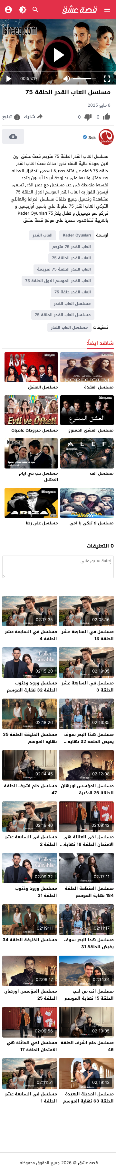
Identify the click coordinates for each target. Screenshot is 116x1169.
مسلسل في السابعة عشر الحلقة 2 (31, 840)
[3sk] (106, 143)
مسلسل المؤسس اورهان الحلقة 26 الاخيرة (87, 789)
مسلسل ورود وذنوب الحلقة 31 (36, 891)
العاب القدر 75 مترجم (71, 246)
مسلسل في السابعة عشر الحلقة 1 (31, 1097)
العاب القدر (43, 235)
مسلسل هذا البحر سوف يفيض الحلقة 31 (89, 943)
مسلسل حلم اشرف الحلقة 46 (87, 1046)
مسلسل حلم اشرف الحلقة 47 (30, 789)
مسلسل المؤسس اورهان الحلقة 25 (30, 994)
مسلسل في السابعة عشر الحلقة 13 (88, 635)
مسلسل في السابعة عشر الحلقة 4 (31, 635)
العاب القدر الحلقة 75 (71, 258)
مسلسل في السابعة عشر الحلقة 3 (88, 686)
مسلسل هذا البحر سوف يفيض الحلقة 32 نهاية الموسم (89, 741)
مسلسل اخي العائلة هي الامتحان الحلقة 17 (32, 1046)
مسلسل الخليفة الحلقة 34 (30, 940)
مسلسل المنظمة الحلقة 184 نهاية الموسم (89, 891)
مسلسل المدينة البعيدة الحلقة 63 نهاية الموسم (88, 1097)
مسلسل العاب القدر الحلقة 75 (63, 314)
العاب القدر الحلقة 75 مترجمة (64, 269)
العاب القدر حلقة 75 (72, 292)
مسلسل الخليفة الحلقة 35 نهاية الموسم (30, 737)
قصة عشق (88, 1163)
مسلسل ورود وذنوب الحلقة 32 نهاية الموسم (32, 686)
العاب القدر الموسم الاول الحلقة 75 (58, 280)
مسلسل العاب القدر (72, 303)
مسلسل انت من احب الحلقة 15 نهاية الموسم (89, 994)
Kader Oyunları (77, 235)
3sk (92, 138)
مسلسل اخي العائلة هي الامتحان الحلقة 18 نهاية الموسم (88, 844)
